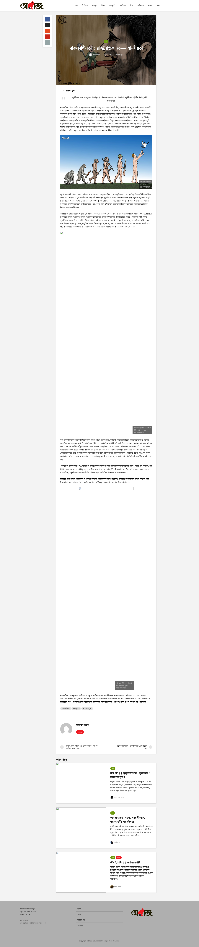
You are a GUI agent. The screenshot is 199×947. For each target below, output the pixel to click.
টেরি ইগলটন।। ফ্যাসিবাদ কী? (125, 862)
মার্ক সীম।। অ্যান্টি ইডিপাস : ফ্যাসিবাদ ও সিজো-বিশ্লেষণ (130, 775)
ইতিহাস (85, 5)
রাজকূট (94, 5)
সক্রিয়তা (141, 5)
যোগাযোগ (80, 925)
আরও (158, 5)
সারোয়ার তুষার (96, 55)
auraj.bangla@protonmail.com (33, 923)
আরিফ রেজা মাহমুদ (119, 798)
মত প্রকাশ (76, 708)
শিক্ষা (103, 5)
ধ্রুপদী (118, 857)
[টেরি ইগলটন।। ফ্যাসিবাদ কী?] (81, 872)
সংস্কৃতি (112, 5)
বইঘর (150, 5)
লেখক (79, 914)
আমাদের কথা (81, 920)
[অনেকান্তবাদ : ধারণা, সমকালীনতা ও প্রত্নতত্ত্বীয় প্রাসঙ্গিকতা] (81, 827)
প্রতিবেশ (123, 5)
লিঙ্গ (131, 5)
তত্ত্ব (76, 5)
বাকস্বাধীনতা (66, 708)
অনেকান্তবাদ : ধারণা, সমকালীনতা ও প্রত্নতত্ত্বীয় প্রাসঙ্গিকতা (127, 819)
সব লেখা (80, 732)
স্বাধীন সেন (117, 842)
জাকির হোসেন (117, 887)
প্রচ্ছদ (79, 909)
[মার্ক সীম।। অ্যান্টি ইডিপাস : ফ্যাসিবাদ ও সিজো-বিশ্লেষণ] (81, 783)
